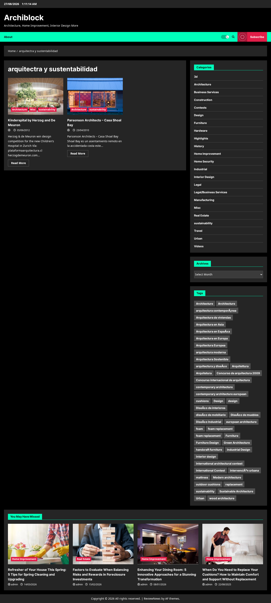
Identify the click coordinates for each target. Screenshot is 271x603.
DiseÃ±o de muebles (245, 414)
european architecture (241, 421)
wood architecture (221, 498)
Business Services (206, 92)
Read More (20, 163)
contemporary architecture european (221, 394)
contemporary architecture (214, 387)
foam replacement (220, 428)
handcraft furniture (209, 449)
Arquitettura (240, 366)
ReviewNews (152, 598)
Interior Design (204, 177)
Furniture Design (207, 442)
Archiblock (24, 17)
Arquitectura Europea (210, 345)
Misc (33, 109)
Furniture (200, 123)
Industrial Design (238, 449)
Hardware (200, 130)
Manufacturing (204, 200)
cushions (202, 401)
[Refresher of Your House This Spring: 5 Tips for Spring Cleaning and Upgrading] (38, 544)
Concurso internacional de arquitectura (223, 380)
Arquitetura (204, 373)
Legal (197, 184)
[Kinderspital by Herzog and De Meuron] (35, 96)
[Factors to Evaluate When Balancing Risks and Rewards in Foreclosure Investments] (103, 544)
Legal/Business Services (210, 192)
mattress (202, 477)
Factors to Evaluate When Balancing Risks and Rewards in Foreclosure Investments (101, 574)
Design (199, 115)
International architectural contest (219, 463)
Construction (203, 99)
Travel (198, 230)
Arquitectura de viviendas (213, 317)
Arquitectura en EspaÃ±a (213, 331)
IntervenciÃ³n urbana (244, 470)
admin (14, 584)
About (8, 37)
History (199, 146)
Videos (199, 246)
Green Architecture (237, 442)
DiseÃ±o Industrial (208, 421)
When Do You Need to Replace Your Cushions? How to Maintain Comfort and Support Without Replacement (230, 574)
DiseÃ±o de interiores (210, 408)
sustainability (47, 109)
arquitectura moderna (211, 352)
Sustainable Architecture (236, 491)
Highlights (201, 138)
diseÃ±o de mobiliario (211, 414)
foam (199, 428)
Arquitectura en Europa (212, 338)
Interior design (206, 456)
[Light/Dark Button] (225, 37)
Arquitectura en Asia (210, 324)
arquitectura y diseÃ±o (211, 366)
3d (196, 76)
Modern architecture (227, 477)
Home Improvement (207, 153)
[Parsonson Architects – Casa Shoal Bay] (95, 96)
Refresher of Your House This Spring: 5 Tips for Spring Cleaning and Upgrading (37, 574)
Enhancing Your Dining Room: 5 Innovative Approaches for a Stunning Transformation (166, 574)
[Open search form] (233, 37)
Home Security (204, 161)
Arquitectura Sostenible (212, 359)
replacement (233, 484)
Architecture (19, 109)
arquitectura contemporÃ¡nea (216, 310)
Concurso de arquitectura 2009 (238, 373)
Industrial (200, 169)
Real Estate (201, 215)
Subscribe (257, 36)
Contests (200, 107)
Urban (198, 238)
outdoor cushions (208, 484)
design (232, 401)
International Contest (210, 470)
